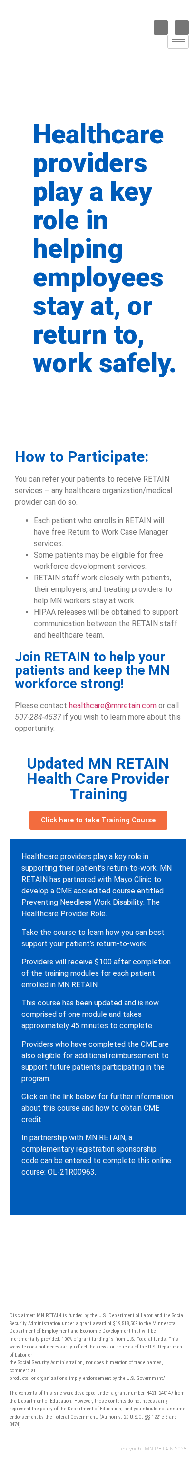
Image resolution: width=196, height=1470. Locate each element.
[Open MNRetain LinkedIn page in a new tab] (182, 27)
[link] (96, 55)
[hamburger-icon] (178, 42)
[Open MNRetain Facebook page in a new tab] (161, 27)
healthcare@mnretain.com (113, 705)
